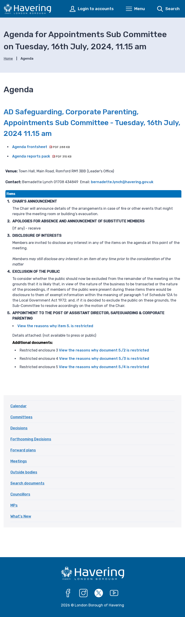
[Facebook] (68, 593)
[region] (93, 284)
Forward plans (23, 450)
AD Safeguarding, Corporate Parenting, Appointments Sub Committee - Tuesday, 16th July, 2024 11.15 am (92, 123)
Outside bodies (23, 472)
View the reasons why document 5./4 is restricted (104, 367)
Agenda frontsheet (41, 147)
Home (8, 58)
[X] (98, 593)
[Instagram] (83, 593)
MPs (14, 505)
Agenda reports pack (42, 156)
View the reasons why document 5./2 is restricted (104, 350)
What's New (20, 516)
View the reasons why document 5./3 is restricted (104, 358)
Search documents (27, 483)
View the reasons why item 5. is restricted (55, 326)
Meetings (18, 461)
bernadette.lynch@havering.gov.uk (122, 182)
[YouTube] (114, 593)
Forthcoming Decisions (30, 439)
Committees (21, 417)
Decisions (19, 428)
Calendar (18, 406)
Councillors (20, 494)
